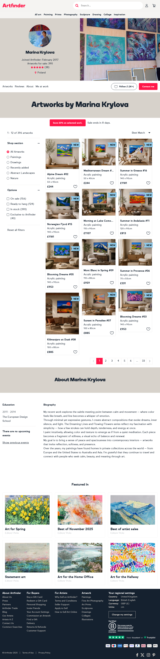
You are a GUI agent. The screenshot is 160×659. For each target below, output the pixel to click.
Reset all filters (16, 229)
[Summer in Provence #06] (135, 262)
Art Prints (86, 604)
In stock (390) (18, 209)
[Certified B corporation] (121, 626)
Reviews (19, 86)
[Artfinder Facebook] (137, 655)
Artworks (7, 86)
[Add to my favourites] (75, 187)
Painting (48, 14)
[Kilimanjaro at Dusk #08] (62, 324)
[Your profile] (146, 5)
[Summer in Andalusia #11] (135, 212)
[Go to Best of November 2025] (80, 515)
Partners (6, 604)
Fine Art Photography (92, 600)
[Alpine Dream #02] (62, 164)
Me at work (42, 86)
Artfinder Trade (10, 608)
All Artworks (17, 151)
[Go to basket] (154, 5)
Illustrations (87, 619)
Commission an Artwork (38, 615)
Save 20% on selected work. (67, 123)
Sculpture (85, 14)
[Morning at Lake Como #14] (98, 212)
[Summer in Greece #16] (135, 162)
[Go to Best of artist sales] (133, 515)
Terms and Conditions (66, 600)
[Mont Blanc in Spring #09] (98, 262)
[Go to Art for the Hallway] (133, 562)
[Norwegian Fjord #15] (62, 216)
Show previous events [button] (15, 442)
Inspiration (119, 14)
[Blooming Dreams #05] (62, 266)
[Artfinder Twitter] (142, 655)
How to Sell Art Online (66, 612)
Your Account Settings (38, 612)
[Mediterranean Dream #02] (98, 162)
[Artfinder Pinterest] (153, 655)
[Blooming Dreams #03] (135, 310)
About (29, 86)
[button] (23, 143)
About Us (7, 597)
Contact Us (8, 623)
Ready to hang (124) (22, 203)
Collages (86, 615)
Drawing (96, 14)
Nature (14, 178)
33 (143, 360)
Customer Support (36, 630)
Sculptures (87, 608)
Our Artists (7, 615)
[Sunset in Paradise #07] (98, 312)
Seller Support (62, 604)
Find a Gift (32, 619)
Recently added (19, 167)
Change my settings (122, 614)
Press (5, 600)
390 (50, 63)
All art (38, 14)
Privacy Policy (44, 653)
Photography (70, 14)
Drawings (15, 162)
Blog (4, 612)
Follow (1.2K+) (126, 86)
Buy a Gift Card (34, 597)
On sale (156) (18, 198)
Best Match (138, 132)
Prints (58, 14)
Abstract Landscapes (22, 172)
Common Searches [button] (12, 627)
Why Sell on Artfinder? (66, 597)
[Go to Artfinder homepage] (14, 5)
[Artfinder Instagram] (148, 655)
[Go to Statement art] (27, 562)
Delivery (31, 623)
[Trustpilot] (132, 637)
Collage (107, 14)
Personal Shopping (36, 604)
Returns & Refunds (36, 627)
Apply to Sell (61, 608)
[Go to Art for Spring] (27, 515)
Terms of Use (28, 653)
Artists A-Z (7, 619)
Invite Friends (33, 608)
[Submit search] (77, 5)
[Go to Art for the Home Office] (80, 562)
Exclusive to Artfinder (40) (23, 216)
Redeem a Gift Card (37, 600)
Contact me (148, 86)
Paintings (15, 157)
